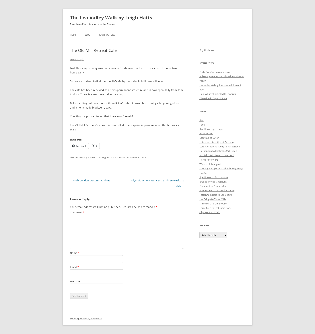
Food (202, 124)
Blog (87, 34)
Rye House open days (211, 129)
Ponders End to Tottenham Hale (216, 190)
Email (74, 267)
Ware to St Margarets (210, 164)
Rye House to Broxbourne (213, 177)
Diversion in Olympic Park (213, 98)
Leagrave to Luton (209, 137)
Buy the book (206, 50)
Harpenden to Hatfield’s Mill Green (218, 151)
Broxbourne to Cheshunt (213, 181)
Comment (77, 212)
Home (73, 34)
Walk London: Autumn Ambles (90, 180)
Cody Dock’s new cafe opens (214, 72)
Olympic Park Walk (209, 212)
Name (74, 253)
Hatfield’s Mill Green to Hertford (216, 155)
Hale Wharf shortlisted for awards (217, 94)
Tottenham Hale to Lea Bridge (215, 194)
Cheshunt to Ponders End (213, 186)
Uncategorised (104, 157)
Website (75, 281)
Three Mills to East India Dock (215, 208)
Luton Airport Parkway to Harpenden (219, 146)
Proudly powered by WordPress (86, 318)
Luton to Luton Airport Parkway (216, 142)
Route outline (106, 34)
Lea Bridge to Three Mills (212, 199)
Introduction (206, 133)
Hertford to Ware (208, 159)
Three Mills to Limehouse (213, 203)
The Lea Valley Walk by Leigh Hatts (111, 17)
